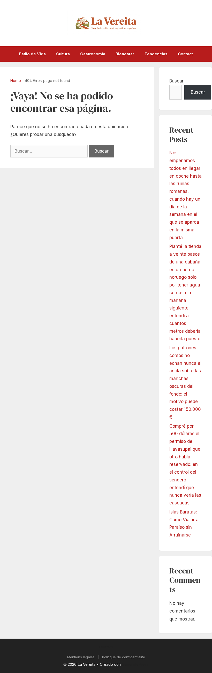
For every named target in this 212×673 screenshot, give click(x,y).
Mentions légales (81, 657)
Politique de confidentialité (123, 657)
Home (15, 80)
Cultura (63, 53)
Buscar (176, 81)
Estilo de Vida (32, 53)
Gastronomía (92, 53)
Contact (185, 53)
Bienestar (125, 53)
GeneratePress (135, 664)
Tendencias (156, 53)
